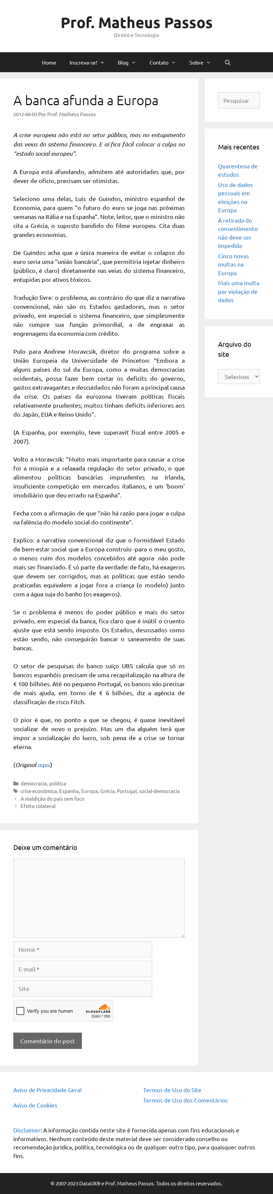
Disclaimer (27, 1129)
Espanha (69, 791)
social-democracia (159, 791)
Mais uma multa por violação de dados (238, 291)
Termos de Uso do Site (172, 1089)
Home (49, 62)
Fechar (198, 7)
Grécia (107, 791)
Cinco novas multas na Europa (233, 264)
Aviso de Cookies (35, 1104)
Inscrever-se (136, 257)
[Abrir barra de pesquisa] (228, 62)
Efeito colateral (38, 806)
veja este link (150, 109)
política (57, 783)
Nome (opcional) (96, 162)
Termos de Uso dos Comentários (185, 1099)
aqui (43, 764)
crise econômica (39, 791)
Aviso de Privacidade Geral (47, 1089)
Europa (89, 791)
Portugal (127, 791)
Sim (86, 231)
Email (84, 189)
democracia (34, 783)
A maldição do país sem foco (53, 798)
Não (106, 231)
